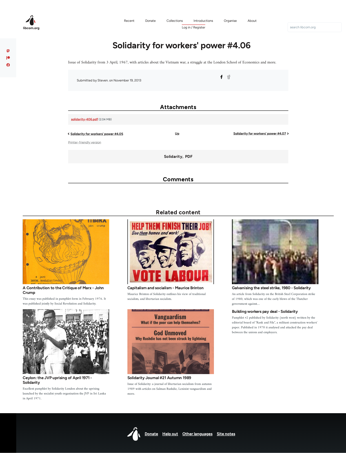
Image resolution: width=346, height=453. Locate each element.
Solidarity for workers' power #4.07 (259, 134)
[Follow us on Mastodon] (8, 51)
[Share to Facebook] (221, 77)
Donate (151, 433)
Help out (170, 433)
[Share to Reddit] (229, 77)
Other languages (197, 433)
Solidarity (173, 156)
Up (177, 134)
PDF (188, 156)
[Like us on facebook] (8, 65)
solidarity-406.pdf (84, 119)
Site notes (226, 433)
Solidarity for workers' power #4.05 (96, 134)
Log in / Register (193, 27)
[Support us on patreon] (8, 58)
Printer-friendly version (84, 142)
